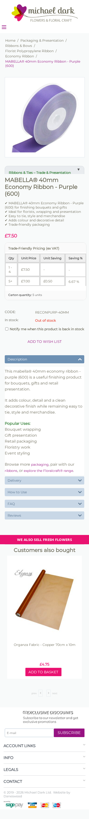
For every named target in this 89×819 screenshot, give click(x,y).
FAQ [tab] (11, 504)
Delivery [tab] (14, 480)
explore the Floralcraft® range (48, 471)
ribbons (11, 471)
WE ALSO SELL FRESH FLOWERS (44, 539)
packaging (40, 464)
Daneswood (13, 796)
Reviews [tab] (14, 515)
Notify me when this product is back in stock (47, 329)
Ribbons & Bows (18, 46)
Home (10, 40)
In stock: (12, 320)
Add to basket (63, 672)
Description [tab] (17, 359)
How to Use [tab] (17, 492)
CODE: (10, 312)
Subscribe (69, 732)
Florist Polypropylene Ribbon (29, 51)
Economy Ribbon (19, 56)
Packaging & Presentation (42, 40)
